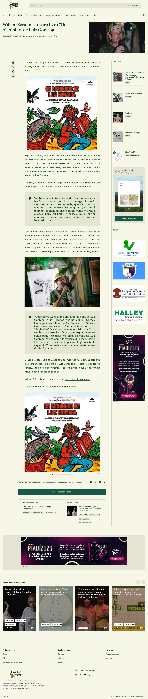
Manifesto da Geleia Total (12, 662)
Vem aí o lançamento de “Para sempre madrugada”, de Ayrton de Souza (134, 76)
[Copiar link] (13, 76)
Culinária (61, 654)
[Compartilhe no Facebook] (13, 63)
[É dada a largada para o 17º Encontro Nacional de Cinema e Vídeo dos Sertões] (128, 608)
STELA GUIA (130, 152)
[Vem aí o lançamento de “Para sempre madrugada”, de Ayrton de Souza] (118, 77)
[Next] (95, 433)
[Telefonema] (118, 117)
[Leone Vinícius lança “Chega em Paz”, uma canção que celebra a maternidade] (56, 608)
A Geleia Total (9, 650)
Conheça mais (64, 650)
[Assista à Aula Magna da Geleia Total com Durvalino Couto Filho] (19, 608)
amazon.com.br (68, 386)
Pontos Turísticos (112, 654)
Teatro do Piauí (83, 628)
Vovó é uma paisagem (133, 94)
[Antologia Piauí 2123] (129, 368)
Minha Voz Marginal (133, 132)
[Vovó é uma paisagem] (118, 98)
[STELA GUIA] (118, 156)
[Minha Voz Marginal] (118, 136)
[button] (3, 15)
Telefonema (130, 113)
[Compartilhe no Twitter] (13, 67)
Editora (127, 82)
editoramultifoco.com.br (77, 379)
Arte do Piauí (7, 36)
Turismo (109, 650)
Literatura (128, 97)
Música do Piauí (38, 512)
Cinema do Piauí (95, 515)
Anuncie (5, 696)
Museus (109, 658)
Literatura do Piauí (19, 36)
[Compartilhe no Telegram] (13, 71)
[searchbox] (78, 5)
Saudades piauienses (132, 155)
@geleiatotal (127, 170)
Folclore (61, 658)
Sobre (5, 654)
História (60, 662)
